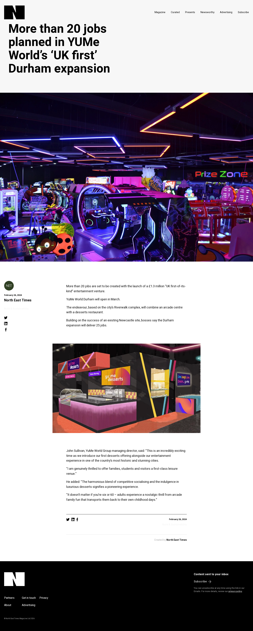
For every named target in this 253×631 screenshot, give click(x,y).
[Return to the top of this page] (31, 579)
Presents (190, 12)
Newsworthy (207, 12)
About (7, 605)
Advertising (226, 12)
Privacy (43, 598)
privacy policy (235, 591)
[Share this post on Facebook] (6, 329)
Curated (175, 12)
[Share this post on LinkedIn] (6, 323)
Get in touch (29, 598)
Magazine (160, 12)
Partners (9, 598)
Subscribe (243, 12)
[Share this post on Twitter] (5, 317)
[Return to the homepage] (47, 12)
